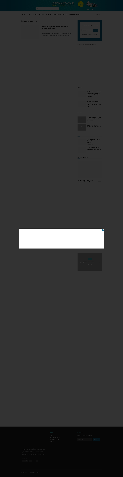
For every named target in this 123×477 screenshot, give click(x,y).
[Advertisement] (61, 239)
